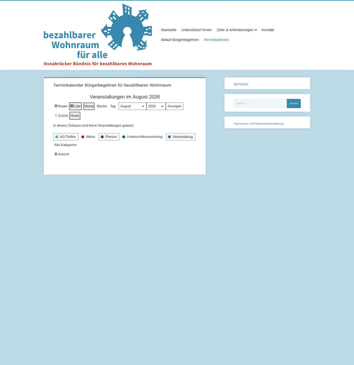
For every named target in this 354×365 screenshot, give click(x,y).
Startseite (168, 30)
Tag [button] (113, 106)
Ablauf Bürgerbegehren (180, 40)
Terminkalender (216, 40)
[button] (61, 116)
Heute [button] (74, 115)
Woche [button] (102, 106)
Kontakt (268, 30)
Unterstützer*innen (196, 30)
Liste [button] (75, 107)
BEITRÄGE (241, 84)
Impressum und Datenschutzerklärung (259, 123)
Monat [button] (88, 106)
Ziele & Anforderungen (235, 30)
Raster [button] (61, 107)
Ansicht (62, 155)
